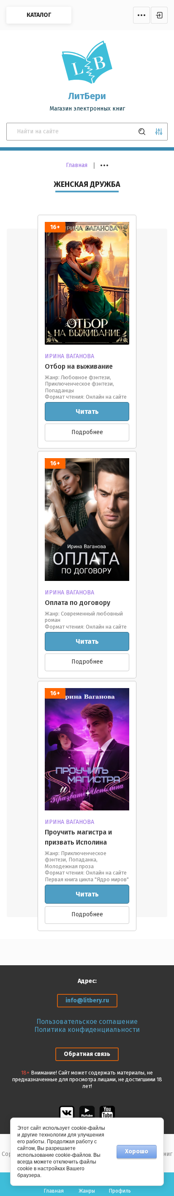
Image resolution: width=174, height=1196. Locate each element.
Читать (87, 412)
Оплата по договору (77, 603)
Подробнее (87, 432)
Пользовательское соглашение (87, 1022)
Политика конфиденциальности (87, 1030)
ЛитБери (87, 96)
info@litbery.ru (87, 1000)
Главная (76, 165)
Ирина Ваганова (69, 356)
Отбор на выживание (79, 366)
